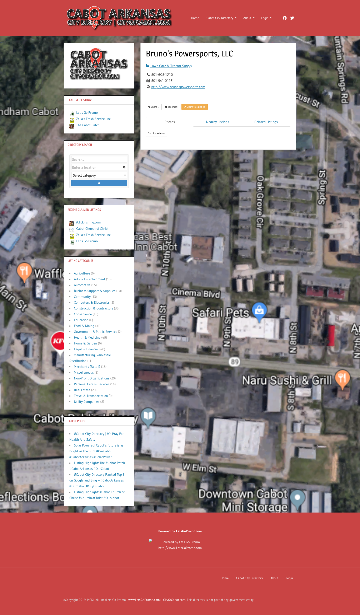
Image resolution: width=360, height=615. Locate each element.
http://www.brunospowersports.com (178, 87)
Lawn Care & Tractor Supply (171, 66)
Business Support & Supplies (94, 291)
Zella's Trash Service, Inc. (93, 119)
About (247, 18)
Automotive (82, 285)
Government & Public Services (95, 331)
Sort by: (155, 133)
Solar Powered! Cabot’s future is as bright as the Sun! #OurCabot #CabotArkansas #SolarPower (96, 451)
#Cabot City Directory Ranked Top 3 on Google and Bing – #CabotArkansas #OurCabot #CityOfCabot (96, 480)
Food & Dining (84, 326)
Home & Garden (85, 343)
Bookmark (172, 106)
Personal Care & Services (91, 384)
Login (264, 18)
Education (81, 320)
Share (154, 106)
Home (195, 18)
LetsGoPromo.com (189, 531)
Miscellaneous (84, 372)
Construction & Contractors (93, 308)
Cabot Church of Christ (92, 228)
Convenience (83, 314)
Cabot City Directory (219, 18)
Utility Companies (86, 401)
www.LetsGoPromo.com (144, 600)
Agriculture (82, 273)
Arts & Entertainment (89, 279)
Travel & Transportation (91, 396)
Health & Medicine (87, 337)
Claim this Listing (195, 106)
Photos (170, 122)
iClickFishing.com (88, 222)
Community (82, 296)
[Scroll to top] (350, 605)
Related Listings (266, 122)
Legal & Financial (86, 349)
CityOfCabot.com (174, 600)
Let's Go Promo (87, 112)
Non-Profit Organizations (91, 378)
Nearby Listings (217, 122)
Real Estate (82, 390)
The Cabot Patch (88, 125)
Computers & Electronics (92, 302)
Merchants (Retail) (87, 366)
